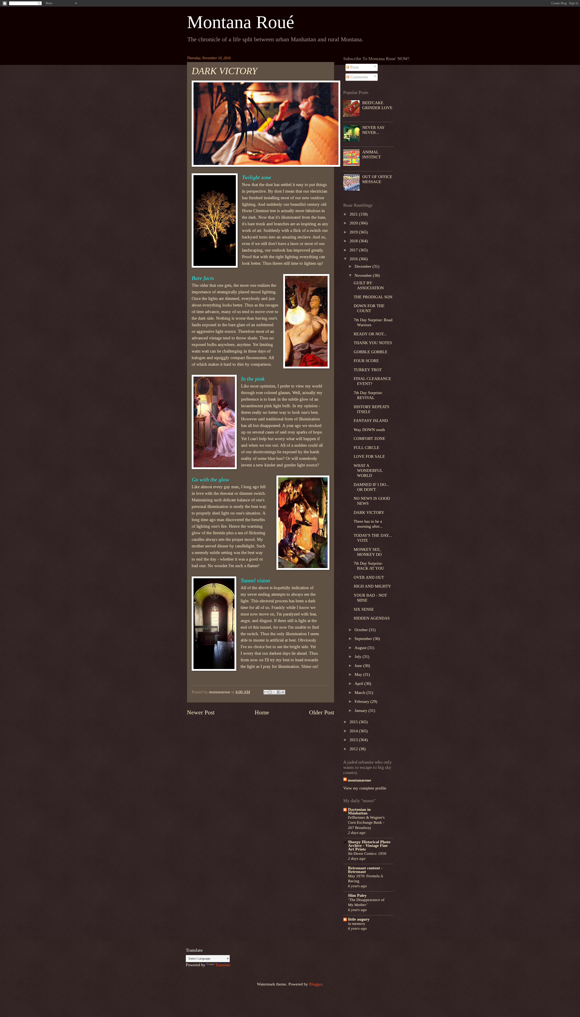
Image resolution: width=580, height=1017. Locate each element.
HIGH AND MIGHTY (372, 586)
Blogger (315, 984)
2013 (354, 740)
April (359, 683)
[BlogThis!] (270, 692)
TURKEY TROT (368, 370)
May (359, 674)
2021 (354, 214)
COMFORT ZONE (369, 438)
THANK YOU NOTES (373, 343)
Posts (354, 67)
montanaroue (359, 780)
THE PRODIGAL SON (373, 297)
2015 (354, 722)
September (364, 638)
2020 (354, 223)
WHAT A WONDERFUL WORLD (368, 470)
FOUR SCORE (366, 360)
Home (262, 712)
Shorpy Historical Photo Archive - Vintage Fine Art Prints (369, 845)
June (359, 665)
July (358, 656)
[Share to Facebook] (278, 692)
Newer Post (201, 712)
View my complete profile (364, 788)
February (362, 701)
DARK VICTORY (369, 512)
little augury (359, 919)
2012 (354, 749)
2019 (354, 232)
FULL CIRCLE (366, 447)
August (361, 647)
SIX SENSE (364, 609)
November (364, 275)
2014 (354, 731)
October (362, 629)
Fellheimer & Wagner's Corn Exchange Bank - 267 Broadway (366, 822)
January (361, 710)
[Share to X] (274, 692)
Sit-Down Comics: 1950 (367, 853)
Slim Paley (357, 895)
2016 (354, 259)
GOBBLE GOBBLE (370, 352)
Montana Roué (240, 22)
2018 (354, 241)
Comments (358, 77)
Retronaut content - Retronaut (365, 870)
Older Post (321, 712)
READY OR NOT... (370, 334)
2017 (354, 250)
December (363, 266)
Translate (222, 965)
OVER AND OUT (369, 577)
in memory (356, 923)
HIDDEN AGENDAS (372, 618)
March (360, 692)
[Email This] (265, 692)
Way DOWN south (369, 429)
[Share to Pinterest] (283, 692)
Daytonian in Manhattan (359, 811)
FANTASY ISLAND (371, 420)
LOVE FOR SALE (369, 456)
